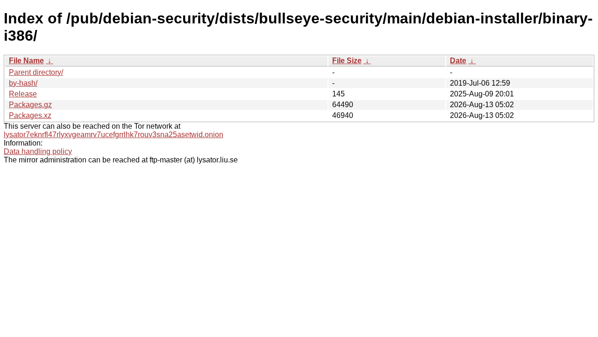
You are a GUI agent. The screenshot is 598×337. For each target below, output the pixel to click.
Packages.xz (30, 115)
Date (458, 61)
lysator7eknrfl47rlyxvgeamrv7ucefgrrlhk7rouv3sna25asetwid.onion (113, 135)
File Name (26, 61)
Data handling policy (38, 151)
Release (23, 94)
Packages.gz (30, 105)
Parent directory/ (36, 72)
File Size (347, 61)
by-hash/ (23, 83)
